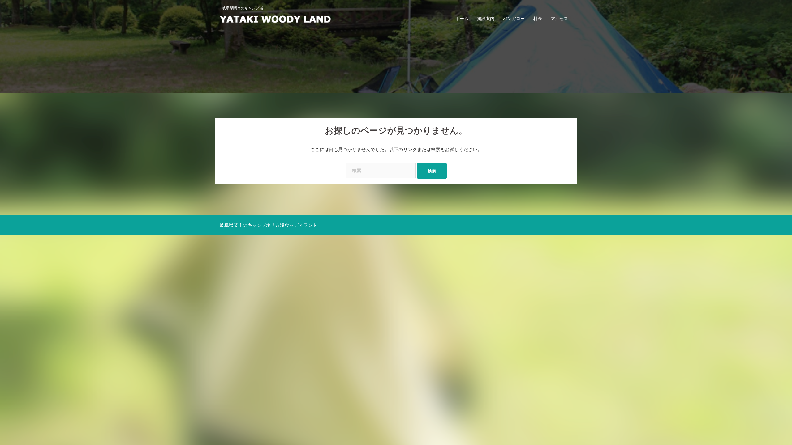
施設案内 (485, 18)
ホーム (461, 18)
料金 (537, 18)
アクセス (559, 18)
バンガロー (514, 18)
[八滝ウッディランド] (275, 18)
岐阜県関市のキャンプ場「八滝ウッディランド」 (271, 225)
